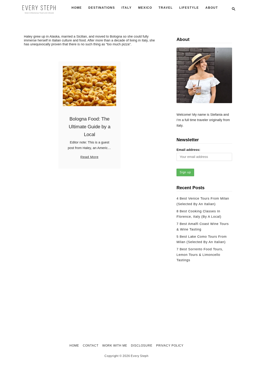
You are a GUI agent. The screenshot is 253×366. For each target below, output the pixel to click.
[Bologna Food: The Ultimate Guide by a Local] (89, 86)
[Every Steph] (39, 9)
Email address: (188, 150)
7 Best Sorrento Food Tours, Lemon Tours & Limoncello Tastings (200, 254)
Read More (89, 157)
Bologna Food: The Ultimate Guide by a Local (89, 126)
